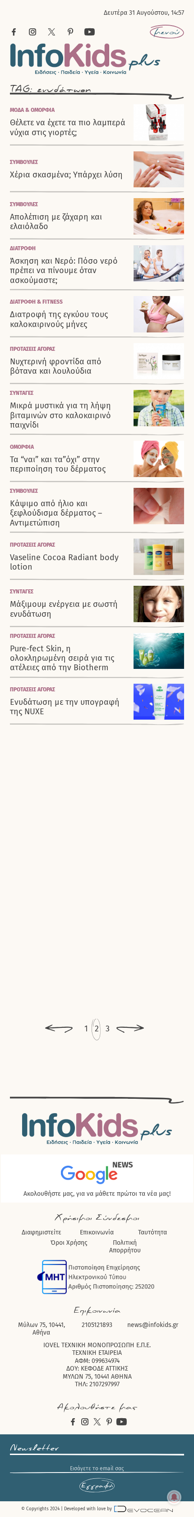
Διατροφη (23, 248)
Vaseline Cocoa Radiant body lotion (64, 562)
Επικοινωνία (97, 1232)
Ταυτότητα (152, 1232)
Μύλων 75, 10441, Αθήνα (41, 1329)
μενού (167, 32)
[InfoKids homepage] (85, 59)
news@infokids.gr (152, 1325)
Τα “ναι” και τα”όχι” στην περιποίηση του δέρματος (58, 464)
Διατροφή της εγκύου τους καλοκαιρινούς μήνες (59, 319)
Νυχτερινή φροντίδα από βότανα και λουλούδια (56, 366)
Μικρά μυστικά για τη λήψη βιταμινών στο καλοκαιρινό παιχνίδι (60, 415)
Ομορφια (22, 447)
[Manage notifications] (174, 1497)
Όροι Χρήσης (69, 1243)
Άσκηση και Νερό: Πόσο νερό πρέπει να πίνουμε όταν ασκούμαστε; (64, 271)
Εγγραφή (97, 1485)
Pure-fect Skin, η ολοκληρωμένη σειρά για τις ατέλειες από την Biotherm (62, 658)
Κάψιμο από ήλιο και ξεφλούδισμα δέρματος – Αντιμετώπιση (56, 513)
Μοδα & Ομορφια (32, 110)
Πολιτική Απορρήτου (125, 1247)
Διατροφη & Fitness (36, 302)
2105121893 (97, 1325)
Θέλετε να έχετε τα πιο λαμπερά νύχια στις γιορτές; (67, 127)
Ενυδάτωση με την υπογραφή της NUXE (65, 707)
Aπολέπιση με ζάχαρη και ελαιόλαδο (56, 221)
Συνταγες (21, 393)
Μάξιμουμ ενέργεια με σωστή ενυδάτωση (64, 609)
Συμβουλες (24, 162)
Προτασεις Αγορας (32, 349)
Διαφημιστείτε (41, 1232)
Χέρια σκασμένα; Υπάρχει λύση (66, 175)
